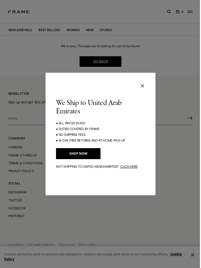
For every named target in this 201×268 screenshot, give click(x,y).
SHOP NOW (78, 153)
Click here (129, 167)
